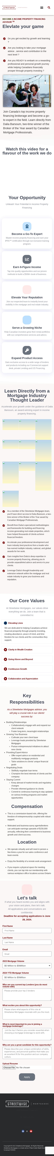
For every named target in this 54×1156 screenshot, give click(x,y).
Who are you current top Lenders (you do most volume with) (25, 986)
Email (5, 950)
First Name (8, 926)
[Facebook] (23, 1131)
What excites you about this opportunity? (22, 1005)
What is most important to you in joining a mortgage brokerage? (22, 1025)
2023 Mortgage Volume (13, 961)
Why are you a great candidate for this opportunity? (27, 1045)
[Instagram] (27, 1131)
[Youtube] (31, 1131)
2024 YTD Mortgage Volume (16, 973)
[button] (41, 7)
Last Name (8, 938)
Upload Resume (10, 1064)
